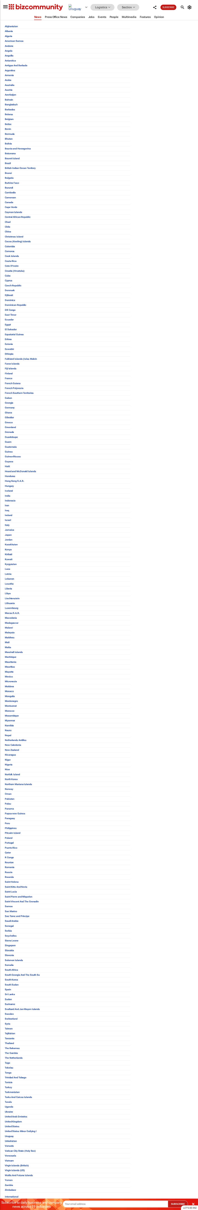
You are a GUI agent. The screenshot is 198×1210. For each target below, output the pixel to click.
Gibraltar (9, 417)
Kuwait (8, 559)
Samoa (9, 906)
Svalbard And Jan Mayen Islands (22, 1009)
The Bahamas (12, 1048)
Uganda (9, 1106)
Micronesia (11, 681)
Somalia (9, 965)
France (8, 378)
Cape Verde (11, 207)
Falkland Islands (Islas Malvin (21, 359)
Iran (7, 505)
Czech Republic (13, 285)
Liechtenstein (12, 598)
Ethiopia (9, 354)
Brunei (8, 173)
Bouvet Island (12, 158)
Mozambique (12, 715)
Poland (8, 838)
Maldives (10, 637)
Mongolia (10, 696)
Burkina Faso (12, 183)
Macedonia (11, 618)
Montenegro (11, 701)
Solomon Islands (14, 960)
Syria (7, 1023)
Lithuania (10, 603)
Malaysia (10, 632)
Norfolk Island (12, 774)
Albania (9, 31)
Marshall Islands (14, 652)
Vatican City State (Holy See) (20, 1151)
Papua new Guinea (15, 813)
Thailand (9, 1043)
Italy (7, 525)
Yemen (9, 1180)
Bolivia (8, 143)
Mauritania (10, 662)
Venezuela (10, 1155)
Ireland (8, 515)
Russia (8, 872)
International (11, 1196)
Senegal (9, 926)
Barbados (10, 109)
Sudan (8, 999)
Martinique (10, 657)
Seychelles (11, 935)
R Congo (9, 857)
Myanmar (10, 720)
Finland (9, 373)
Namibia (9, 725)
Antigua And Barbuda (16, 65)
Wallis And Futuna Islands (19, 1175)
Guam (8, 442)
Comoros (10, 251)
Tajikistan (10, 1033)
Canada (9, 202)
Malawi (9, 627)
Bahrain (9, 99)
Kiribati (8, 554)
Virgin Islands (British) (17, 1165)
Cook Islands (12, 256)
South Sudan (12, 984)
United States (12, 1126)
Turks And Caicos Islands (18, 1097)
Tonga (8, 1072)
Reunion (9, 862)
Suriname (10, 1004)
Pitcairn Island (12, 833)
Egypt (8, 324)
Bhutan (8, 138)
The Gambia (11, 1053)
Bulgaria (9, 178)
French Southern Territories (19, 393)
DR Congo (10, 310)
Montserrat (11, 706)
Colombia (10, 246)
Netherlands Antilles (15, 740)
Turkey (8, 1087)
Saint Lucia (11, 891)
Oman (8, 794)
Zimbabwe (10, 1190)
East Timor (10, 314)
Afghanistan (11, 26)
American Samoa (14, 41)
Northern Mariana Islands (18, 784)
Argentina (10, 70)
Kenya (8, 549)
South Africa (11, 970)
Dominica (10, 300)
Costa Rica (10, 261)
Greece (9, 422)
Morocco (9, 711)
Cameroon (10, 197)
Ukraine (9, 1111)
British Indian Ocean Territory (20, 168)
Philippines (11, 828)
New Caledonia (13, 745)
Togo (7, 1063)
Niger (8, 759)
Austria (8, 90)
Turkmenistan (12, 1092)
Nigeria (8, 764)
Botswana (10, 153)
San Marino (11, 911)
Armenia (9, 75)
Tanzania (9, 1038)
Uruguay (9, 1136)
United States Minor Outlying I (21, 1131)
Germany (10, 407)
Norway (9, 789)
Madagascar (11, 623)
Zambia (9, 1185)
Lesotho (9, 583)
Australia (9, 85)
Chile (7, 226)
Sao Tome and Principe (17, 916)
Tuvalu (8, 1102)
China (8, 231)
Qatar (8, 852)
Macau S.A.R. (12, 613)
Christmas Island (14, 236)
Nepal (8, 735)
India (7, 495)
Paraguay (10, 818)
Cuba (7, 275)
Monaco (9, 691)
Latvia (8, 574)
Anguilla (9, 55)
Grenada (9, 432)
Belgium (9, 119)
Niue (7, 769)
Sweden (9, 1014)
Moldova (9, 686)
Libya (8, 593)
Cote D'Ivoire (12, 266)
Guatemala (11, 447)
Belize (8, 124)
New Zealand (12, 750)
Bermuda (10, 134)
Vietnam (9, 1160)
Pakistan (9, 799)
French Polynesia (14, 388)
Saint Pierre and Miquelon (18, 896)
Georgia (9, 402)
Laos (7, 569)
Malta (8, 647)
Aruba (8, 80)
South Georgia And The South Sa (22, 975)
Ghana (8, 412)
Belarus (9, 114)
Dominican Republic (15, 305)
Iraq (7, 510)
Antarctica (10, 60)
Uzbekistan (11, 1141)
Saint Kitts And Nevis (16, 887)
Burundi (9, 187)
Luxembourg (11, 608)
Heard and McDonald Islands (20, 471)
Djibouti (9, 295)
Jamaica (9, 530)
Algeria (8, 36)
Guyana (9, 461)
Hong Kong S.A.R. (14, 481)
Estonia (9, 344)
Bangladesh (11, 104)
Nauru (8, 730)
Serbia (8, 930)
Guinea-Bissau (13, 456)
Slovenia (9, 955)
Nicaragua (10, 754)
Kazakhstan (11, 544)
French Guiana (12, 383)
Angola (8, 50)
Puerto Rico (11, 847)
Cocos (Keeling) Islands (18, 241)
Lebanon (9, 578)
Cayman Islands (13, 212)
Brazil (8, 163)
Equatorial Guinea (14, 334)
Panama (9, 808)
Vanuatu (9, 1146)
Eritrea (8, 339)
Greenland (10, 427)
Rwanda (9, 877)
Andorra (9, 46)
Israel (8, 520)
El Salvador (11, 329)
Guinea (8, 451)
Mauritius (10, 666)
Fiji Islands (10, 368)
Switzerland (11, 1018)
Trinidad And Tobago (15, 1077)
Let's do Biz (190, 1208)
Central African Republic (18, 217)
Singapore (10, 945)
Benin (8, 129)
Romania (9, 867)
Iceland (9, 490)
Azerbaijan (10, 94)
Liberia (8, 588)
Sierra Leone (11, 940)
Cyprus (8, 280)
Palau (8, 803)
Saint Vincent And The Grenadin (22, 901)
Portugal (9, 842)
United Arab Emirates (16, 1116)
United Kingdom (13, 1121)
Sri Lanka (10, 994)
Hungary (9, 486)
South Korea (11, 979)
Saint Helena (12, 882)
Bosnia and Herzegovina (18, 148)
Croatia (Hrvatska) (15, 271)
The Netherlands (14, 1058)
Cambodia (10, 192)
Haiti (7, 466)
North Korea (11, 779)
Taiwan (8, 1028)
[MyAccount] (190, 7)
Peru (7, 823)
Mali (7, 642)
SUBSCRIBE (178, 1204)
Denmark (10, 290)
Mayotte (9, 671)
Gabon (8, 398)
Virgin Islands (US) (15, 1170)
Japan (8, 535)
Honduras (10, 476)
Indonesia (10, 500)
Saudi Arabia (11, 921)
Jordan (8, 539)
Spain (8, 989)
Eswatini (9, 349)
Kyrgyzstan (11, 564)
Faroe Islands (12, 363)
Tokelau (9, 1067)
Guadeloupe (11, 437)
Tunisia (8, 1082)
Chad (7, 222)
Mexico (9, 676)
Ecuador (9, 319)
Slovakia (9, 950)
